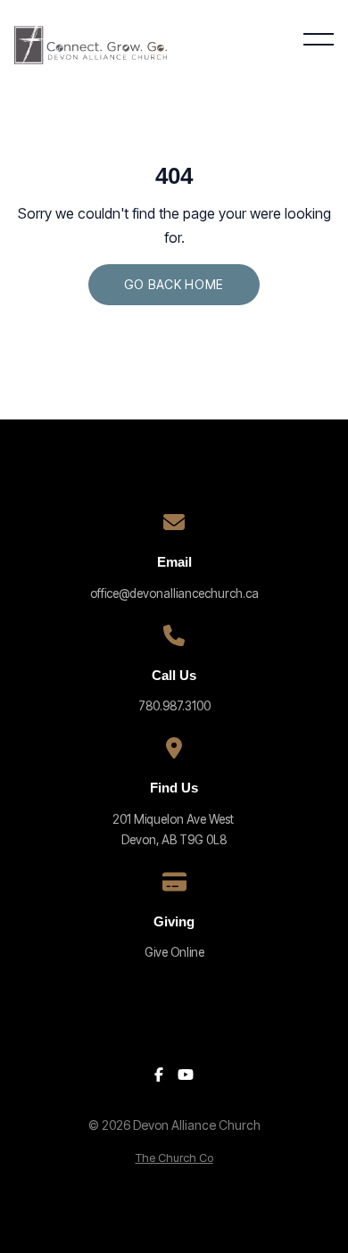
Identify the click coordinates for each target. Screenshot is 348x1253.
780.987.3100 (174, 706)
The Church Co (174, 1158)
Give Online (174, 952)
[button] (318, 39)
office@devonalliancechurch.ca (174, 593)
